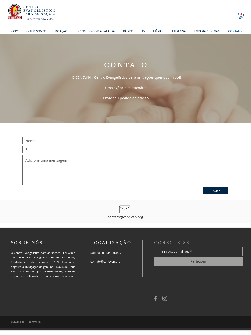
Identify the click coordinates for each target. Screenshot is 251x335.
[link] (241, 16)
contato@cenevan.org (125, 217)
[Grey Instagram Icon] (164, 298)
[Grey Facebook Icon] (155, 298)
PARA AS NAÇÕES (40, 14)
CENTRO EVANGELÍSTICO (39, 8)
